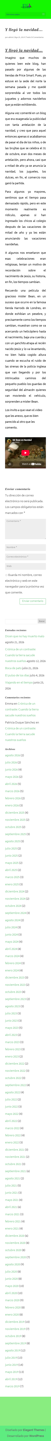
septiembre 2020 (15, 1257)
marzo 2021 (12, 1214)
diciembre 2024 (14, 892)
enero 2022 (12, 1143)
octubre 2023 (13, 992)
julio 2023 (11, 1013)
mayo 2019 (12, 1372)
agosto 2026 (12, 755)
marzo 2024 (12, 956)
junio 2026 (11, 770)
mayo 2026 (12, 777)
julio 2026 (11, 763)
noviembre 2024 (15, 899)
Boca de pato (13, 668)
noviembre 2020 (15, 1243)
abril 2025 (11, 870)
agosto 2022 (12, 1092)
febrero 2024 (13, 963)
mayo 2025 (12, 863)
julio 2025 (11, 849)
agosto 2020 (12, 1264)
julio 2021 (11, 1186)
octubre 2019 (13, 1336)
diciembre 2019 (14, 1322)
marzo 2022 (12, 1128)
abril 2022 (11, 1121)
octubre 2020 (13, 1250)
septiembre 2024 (15, 913)
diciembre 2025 (14, 813)
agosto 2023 (12, 1006)
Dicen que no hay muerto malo (24, 636)
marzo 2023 (12, 1042)
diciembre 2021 (14, 1150)
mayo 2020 (12, 1286)
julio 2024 (11, 927)
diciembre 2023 (14, 978)
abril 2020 (11, 1293)
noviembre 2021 (15, 1157)
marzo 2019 (12, 1386)
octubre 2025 (13, 827)
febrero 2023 (13, 1049)
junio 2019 (11, 1365)
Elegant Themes (33, 1430)
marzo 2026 (12, 791)
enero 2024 (12, 971)
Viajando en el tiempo (19, 683)
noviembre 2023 (15, 985)
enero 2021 (12, 1229)
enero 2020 (12, 1315)
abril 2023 (11, 1035)
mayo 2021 (12, 1200)
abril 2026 (11, 784)
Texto (28, 37)
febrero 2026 (13, 798)
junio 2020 (11, 1279)
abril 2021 (11, 1207)
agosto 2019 (12, 1351)
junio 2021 (11, 1193)
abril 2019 (11, 1379)
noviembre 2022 (15, 1071)
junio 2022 (11, 1107)
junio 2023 (11, 1021)
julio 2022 (11, 1100)
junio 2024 (11, 935)
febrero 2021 (13, 1221)
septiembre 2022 (15, 1085)
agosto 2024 (12, 920)
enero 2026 (12, 805)
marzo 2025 (12, 877)
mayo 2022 (12, 1114)
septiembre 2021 (15, 1171)
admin (10, 37)
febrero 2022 (13, 1135)
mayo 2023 (12, 1028)
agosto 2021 (12, 1179)
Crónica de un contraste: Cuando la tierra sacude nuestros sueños (20, 655)
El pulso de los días (17, 675)
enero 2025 (12, 884)
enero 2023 (12, 1057)
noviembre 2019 (15, 1329)
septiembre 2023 (15, 999)
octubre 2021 (13, 1164)
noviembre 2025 (15, 820)
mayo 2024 (12, 942)
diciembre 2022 (14, 1064)
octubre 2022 (13, 1078)
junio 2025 (11, 856)
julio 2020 (11, 1272)
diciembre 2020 (14, 1236)
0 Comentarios (38, 37)
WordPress (36, 1436)
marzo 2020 (12, 1300)
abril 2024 (11, 949)
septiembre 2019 (15, 1343)
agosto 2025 (12, 841)
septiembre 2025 (15, 834)
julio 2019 (11, 1358)
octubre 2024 (13, 906)
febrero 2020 (13, 1308)
